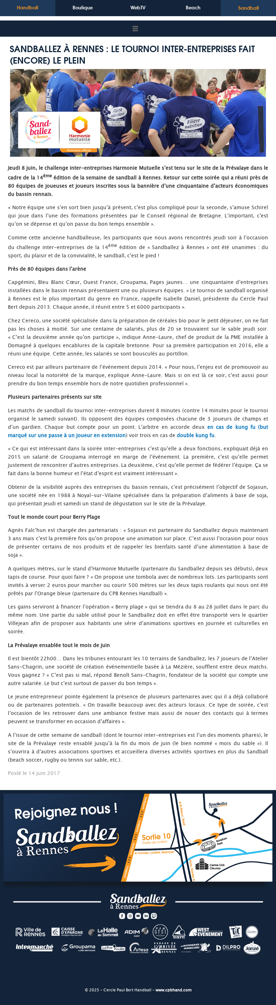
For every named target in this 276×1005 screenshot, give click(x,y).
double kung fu (196, 435)
